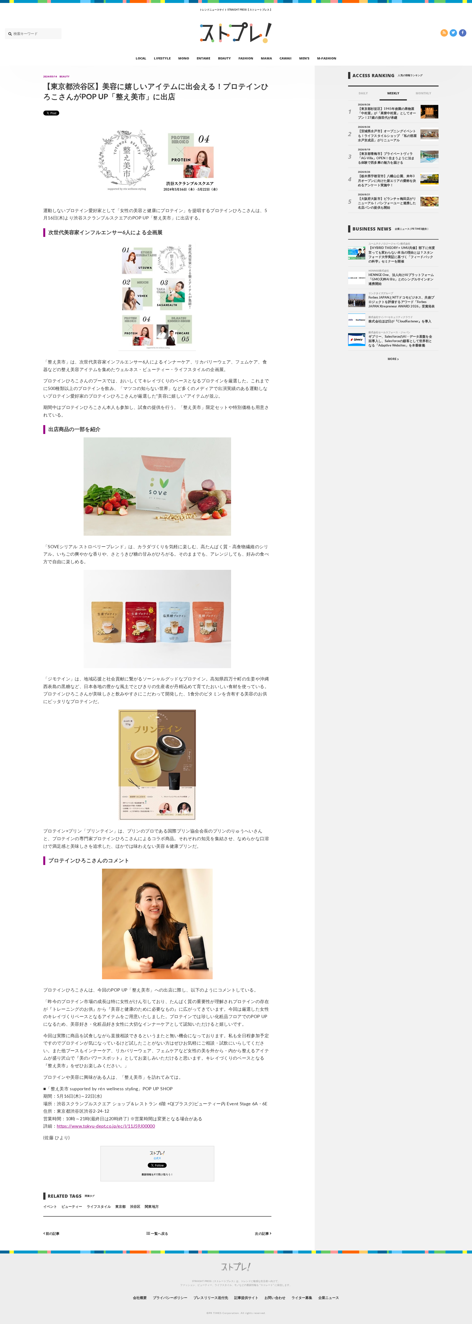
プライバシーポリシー (170, 1298)
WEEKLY (393, 93)
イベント (50, 1207)
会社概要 (140, 1298)
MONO (183, 58)
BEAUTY (224, 58)
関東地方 (152, 1207)
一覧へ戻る (159, 1234)
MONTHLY (423, 93)
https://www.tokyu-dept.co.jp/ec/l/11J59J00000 (106, 1126)
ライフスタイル (99, 1207)
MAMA (266, 58)
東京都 (120, 1207)
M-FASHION (326, 58)
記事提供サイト (246, 1298)
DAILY (363, 93)
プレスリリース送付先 (210, 1298)
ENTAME (203, 58)
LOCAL (141, 58)
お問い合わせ (275, 1298)
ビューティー (71, 1207)
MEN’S (304, 58)
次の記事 (262, 1234)
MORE (392, 359)
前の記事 (52, 1234)
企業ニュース (328, 1298)
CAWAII (286, 58)
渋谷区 (135, 1207)
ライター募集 (302, 1298)
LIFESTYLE (162, 58)
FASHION (245, 58)
